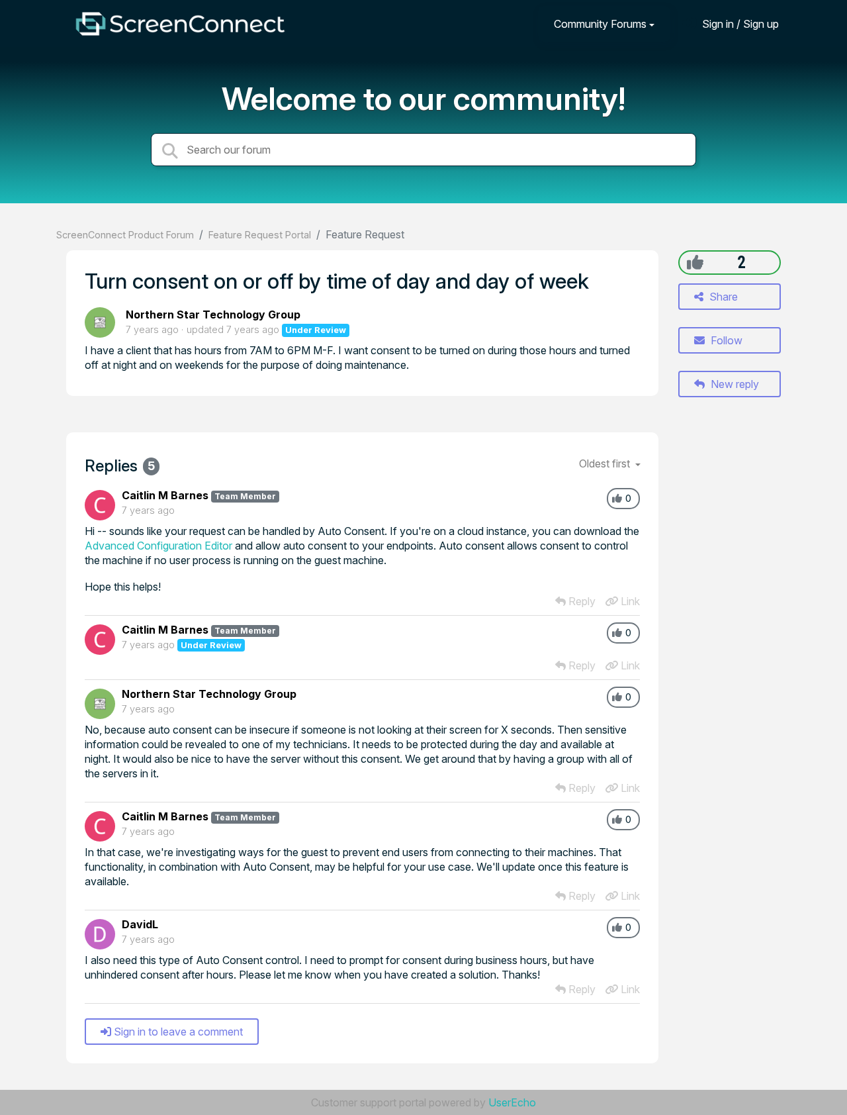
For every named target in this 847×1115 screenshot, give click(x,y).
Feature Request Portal (259, 234)
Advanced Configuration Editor (158, 545)
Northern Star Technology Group (213, 314)
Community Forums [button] (600, 23)
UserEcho (512, 1102)
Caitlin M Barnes (165, 495)
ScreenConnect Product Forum (125, 234)
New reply (733, 384)
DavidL (140, 924)
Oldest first (606, 463)
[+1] (695, 262)
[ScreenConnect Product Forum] (180, 24)
